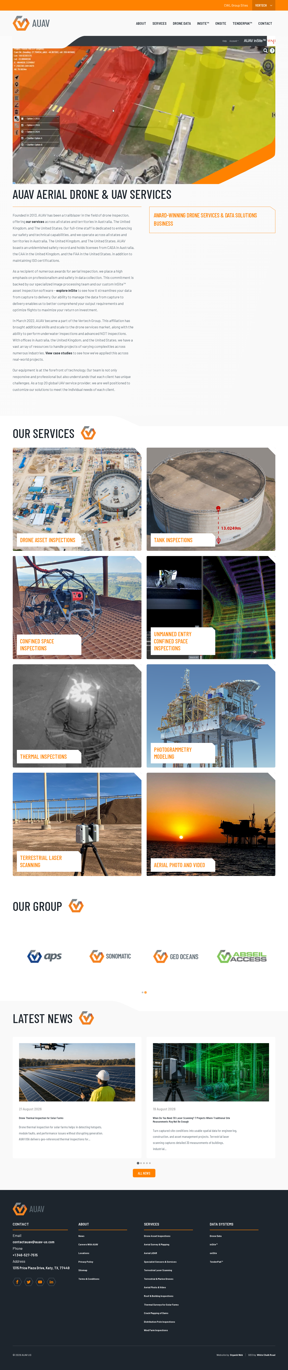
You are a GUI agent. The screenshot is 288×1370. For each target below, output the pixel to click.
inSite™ (203, 23)
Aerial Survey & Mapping (156, 1244)
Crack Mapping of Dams (156, 1312)
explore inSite (66, 290)
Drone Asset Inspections (157, 1235)
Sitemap (82, 1270)
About (141, 23)
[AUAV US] (31, 23)
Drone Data (182, 23)
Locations (83, 1252)
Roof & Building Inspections (158, 1295)
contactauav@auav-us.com (33, 1242)
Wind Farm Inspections (156, 1330)
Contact (265, 23)
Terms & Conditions (88, 1278)
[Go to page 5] (150, 1163)
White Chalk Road (266, 1354)
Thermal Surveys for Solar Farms (161, 1304)
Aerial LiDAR (150, 1252)
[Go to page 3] (144, 1163)
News (81, 1235)
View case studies (58, 353)
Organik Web (236, 1354)
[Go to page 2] (145, 992)
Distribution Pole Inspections (159, 1321)
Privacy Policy (85, 1261)
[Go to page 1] (142, 992)
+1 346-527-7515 (25, 1255)
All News (144, 1173)
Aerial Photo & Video (155, 1287)
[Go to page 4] (147, 1163)
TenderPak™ (242, 23)
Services (159, 23)
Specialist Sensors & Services (160, 1261)
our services (35, 221)
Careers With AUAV (88, 1244)
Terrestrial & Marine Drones (158, 1278)
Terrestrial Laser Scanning (158, 1270)
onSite (220, 23)
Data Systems (221, 1224)
